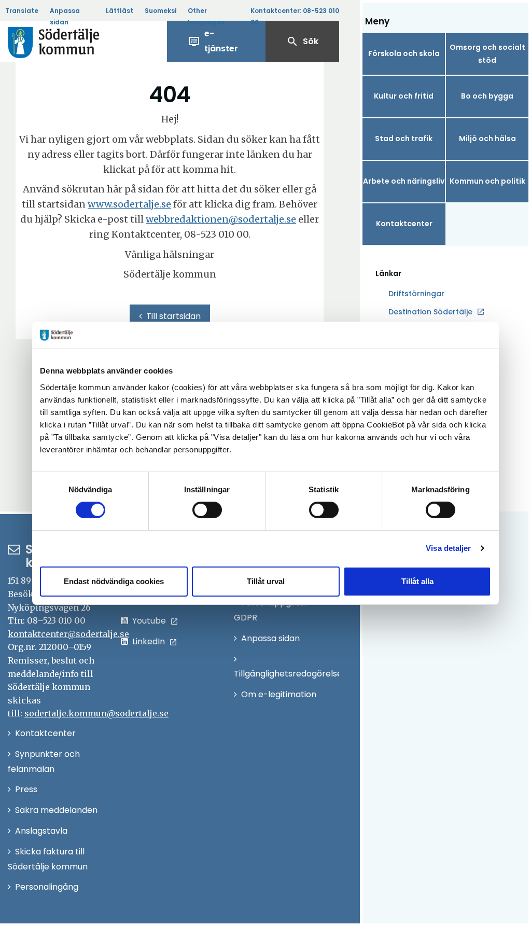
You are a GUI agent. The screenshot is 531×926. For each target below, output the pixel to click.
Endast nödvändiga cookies (114, 581)
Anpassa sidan (65, 16)
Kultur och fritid (404, 96)
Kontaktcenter (404, 223)
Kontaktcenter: (294, 16)
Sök (302, 41)
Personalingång (46, 887)
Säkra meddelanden (56, 810)
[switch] (207, 510)
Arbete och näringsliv (403, 181)
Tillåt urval (266, 581)
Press (26, 789)
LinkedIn (148, 641)
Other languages (206, 16)
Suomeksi (160, 10)
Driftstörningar (416, 293)
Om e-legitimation (278, 694)
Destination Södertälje (430, 312)
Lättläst (119, 10)
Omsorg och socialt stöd (487, 53)
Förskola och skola (404, 53)
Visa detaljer (448, 548)
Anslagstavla (41, 831)
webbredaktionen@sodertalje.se (221, 219)
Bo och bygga (487, 96)
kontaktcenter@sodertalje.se (68, 634)
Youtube (149, 621)
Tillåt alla (417, 581)
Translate (21, 10)
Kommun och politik (487, 181)
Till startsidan (173, 316)
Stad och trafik (403, 138)
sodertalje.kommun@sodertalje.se (96, 713)
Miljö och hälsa (487, 138)
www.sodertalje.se (129, 204)
